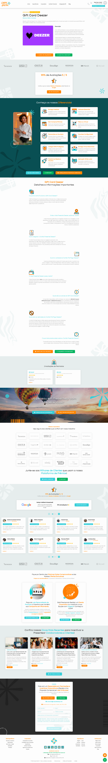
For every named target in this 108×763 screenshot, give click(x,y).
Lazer (82, 740)
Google (54, 87)
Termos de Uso (57, 761)
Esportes (83, 745)
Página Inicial (98, 740)
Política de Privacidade (67, 761)
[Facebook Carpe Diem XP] (52, 747)
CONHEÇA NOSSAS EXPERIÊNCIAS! (44, 412)
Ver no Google (8, 524)
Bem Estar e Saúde (10, 744)
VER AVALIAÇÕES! (54, 91)
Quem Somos (98, 742)
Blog (98, 749)
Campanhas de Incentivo (27, 740)
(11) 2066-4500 (49, 698)
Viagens (78, 740)
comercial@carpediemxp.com (54, 701)
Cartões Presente (27, 745)
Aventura (83, 742)
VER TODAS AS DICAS (55, 674)
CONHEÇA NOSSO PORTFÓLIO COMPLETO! (69, 172)
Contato (75, 761)
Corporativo (98, 745)
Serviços (78, 742)
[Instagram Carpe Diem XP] (59, 747)
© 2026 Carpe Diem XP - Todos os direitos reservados (41, 761)
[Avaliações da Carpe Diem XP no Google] (49, 747)
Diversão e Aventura (10, 740)
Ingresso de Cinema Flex (28, 747)
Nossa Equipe (98, 744)
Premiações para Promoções (27, 742)
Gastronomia (10, 742)
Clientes (27, 749)
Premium (10, 747)
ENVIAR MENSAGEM (55, 728)
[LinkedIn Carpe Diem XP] (62, 747)
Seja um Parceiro (98, 747)
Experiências (27, 744)
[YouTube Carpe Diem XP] (55, 747)
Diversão (83, 744)
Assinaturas (78, 744)
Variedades (10, 745)
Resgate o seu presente (99, 5)
